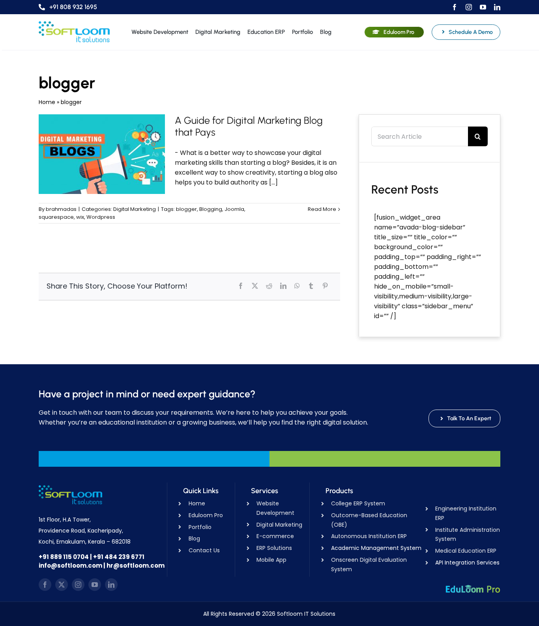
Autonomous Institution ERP (369, 536)
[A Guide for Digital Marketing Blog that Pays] (102, 154)
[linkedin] (497, 7)
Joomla (234, 209)
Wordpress (100, 217)
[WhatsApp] (297, 286)
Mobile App (271, 560)
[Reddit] (269, 286)
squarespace (56, 217)
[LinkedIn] (283, 286)
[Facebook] (241, 286)
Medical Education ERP (465, 551)
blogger (186, 209)
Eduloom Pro (206, 515)
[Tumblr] (311, 286)
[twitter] (61, 584)
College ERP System (358, 503)
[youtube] (483, 7)
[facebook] (454, 7)
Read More (322, 209)
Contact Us (204, 550)
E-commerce (275, 536)
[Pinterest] (325, 286)
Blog (194, 538)
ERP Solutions (274, 548)
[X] (255, 286)
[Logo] (74, 24)
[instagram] (469, 7)
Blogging (210, 209)
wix (80, 217)
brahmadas (61, 209)
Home (47, 102)
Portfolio (200, 527)
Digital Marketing (134, 209)
